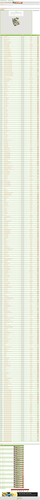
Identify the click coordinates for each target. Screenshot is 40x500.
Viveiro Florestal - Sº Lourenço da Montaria (8, 386)
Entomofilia (5, 199)
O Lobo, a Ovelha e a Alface (6, 283)
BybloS (31, 187)
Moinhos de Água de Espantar (7, 263)
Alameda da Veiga (6, 88)
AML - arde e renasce (6, 94)
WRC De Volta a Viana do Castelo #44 (7, 430)
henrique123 (31, 58)
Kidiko (31, 289)
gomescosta (31, 328)
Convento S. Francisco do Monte (7, 185)
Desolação (5, 190)
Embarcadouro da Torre (6, 197)
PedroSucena (31, 284)
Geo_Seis (31, 151)
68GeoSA (31, 159)
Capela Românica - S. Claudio (7, 166)
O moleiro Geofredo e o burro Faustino (8, 286)
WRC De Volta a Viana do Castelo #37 (7, 423)
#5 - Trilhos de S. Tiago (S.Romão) (7, 52)
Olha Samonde (5, 295)
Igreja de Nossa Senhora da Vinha (7, 229)
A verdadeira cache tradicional (7, 86)
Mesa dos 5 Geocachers (6, 254)
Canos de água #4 (6, 160)
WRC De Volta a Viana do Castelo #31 (7, 418)
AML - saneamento (6, 131)
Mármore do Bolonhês (6, 252)
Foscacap (3, 457)
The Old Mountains (6, 364)
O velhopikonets (31, 186)
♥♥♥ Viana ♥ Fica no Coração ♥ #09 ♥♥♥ (8, 62)
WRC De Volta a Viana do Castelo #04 (7, 392)
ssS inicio (5, 356)
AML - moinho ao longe (6, 122)
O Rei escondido (5, 289)
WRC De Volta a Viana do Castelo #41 (7, 427)
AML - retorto (5, 129)
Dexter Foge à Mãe (6, 191)
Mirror (4, 257)
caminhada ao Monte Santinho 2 (7, 153)
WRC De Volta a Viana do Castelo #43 (7, 429)
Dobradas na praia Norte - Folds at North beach (8, 192)
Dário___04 (31, 291)
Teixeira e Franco (31, 87)
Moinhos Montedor (6, 264)
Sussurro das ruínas (6, 359)
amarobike (31, 256)
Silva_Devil (31, 425)
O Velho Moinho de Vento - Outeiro (7, 292)
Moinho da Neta (5, 261)
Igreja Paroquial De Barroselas (7, 232)
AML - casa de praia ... (6, 99)
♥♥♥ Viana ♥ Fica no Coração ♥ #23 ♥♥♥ (8, 59)
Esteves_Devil (31, 160)
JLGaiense (31, 297)
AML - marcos (5, 118)
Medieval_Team (3, 476)
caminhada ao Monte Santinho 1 (7, 152)
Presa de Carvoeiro (6, 329)
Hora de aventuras (6, 224)
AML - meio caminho (6, 119)
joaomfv (31, 162)
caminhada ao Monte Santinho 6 (7, 157)
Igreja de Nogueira (6, 228)
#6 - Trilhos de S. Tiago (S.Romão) (7, 53)
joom (2, 455)
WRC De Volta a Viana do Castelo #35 (7, 421)
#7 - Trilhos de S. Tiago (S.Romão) (7, 54)
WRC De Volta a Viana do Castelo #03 (7, 391)
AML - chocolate (5, 100)
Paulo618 (31, 251)
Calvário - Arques (5, 151)
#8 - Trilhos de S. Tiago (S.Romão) (7, 55)
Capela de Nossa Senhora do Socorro (7, 162)
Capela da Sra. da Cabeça (6, 161)
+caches (31, 385)
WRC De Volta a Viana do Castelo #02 (7, 390)
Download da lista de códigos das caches (6, 441)
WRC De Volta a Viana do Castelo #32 (7, 419)
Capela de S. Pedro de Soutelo (7, 163)
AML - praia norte (5, 127)
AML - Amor (5, 92)
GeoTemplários (31, 229)
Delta (4, 188)
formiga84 (31, 224)
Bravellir (31, 65)
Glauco (5, 219)
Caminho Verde (5, 159)
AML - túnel (5, 133)
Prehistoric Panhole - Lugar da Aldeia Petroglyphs (9, 326)
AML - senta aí (5, 132)
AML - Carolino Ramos (6, 98)
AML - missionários (6, 121)
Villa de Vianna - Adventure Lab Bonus (7, 383)
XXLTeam (31, 66)
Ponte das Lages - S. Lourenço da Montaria (8, 321)
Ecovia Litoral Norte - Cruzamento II (7, 195)
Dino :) (31, 57)
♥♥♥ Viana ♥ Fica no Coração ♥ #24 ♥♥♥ (8, 60)
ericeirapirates (31, 361)
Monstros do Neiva (6, 265)
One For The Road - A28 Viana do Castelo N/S (8, 297)
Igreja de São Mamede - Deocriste (7, 230)
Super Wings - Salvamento (6, 358)
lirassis (31, 56)
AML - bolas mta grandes (6, 97)
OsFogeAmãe (31, 191)
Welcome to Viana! (6, 388)
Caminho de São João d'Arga (7, 158)
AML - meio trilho (5, 120)
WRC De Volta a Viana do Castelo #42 (7, 428)
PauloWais (31, 387)
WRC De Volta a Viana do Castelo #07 (7, 395)
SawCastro (31, 89)
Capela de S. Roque (6, 164)
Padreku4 (31, 263)
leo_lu (31, 152)
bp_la (31, 423)
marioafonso (31, 161)
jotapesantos (31, 190)
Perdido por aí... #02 (6, 316)
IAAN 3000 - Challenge (6, 226)
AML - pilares (5, 125)
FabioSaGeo (31, 189)
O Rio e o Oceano (6, 290)
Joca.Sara (31, 318)
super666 (31, 185)
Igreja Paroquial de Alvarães (6, 231)
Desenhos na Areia (6, 189)
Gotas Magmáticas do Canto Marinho (7, 220)
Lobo (4, 250)
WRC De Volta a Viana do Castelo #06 (7, 394)
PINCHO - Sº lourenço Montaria (7, 319)
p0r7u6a (31, 61)
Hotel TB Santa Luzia (6, 225)
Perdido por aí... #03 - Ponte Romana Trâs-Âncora (9, 317)
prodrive (9, 2)
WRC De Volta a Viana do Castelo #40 (7, 426)
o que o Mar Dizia (6, 288)
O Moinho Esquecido (6, 285)
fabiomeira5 (31, 285)
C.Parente (31, 158)
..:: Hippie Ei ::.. (5, 58)
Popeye (5, 324)
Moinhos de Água (5, 262)
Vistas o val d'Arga (6, 385)
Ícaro (4, 227)
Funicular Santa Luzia (6, 217)
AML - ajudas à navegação (6, 91)
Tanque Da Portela (6, 360)
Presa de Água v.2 (6, 328)
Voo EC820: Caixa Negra (6, 387)
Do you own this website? (12, 14)
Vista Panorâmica (6, 384)
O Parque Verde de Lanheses (7, 287)
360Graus (31, 188)
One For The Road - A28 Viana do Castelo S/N (8, 298)
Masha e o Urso (5, 253)
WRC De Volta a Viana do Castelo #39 (7, 425)
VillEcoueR (3, 480)
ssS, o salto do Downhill (6, 357)
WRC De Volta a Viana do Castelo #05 (7, 393)
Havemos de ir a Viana (6, 223)
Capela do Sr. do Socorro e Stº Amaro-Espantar (8, 165)
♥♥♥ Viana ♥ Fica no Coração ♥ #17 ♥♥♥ (8, 65)
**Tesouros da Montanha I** (6, 57)
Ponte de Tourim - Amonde (6, 322)
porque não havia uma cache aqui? (7, 325)
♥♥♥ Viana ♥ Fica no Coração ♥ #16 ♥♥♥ (8, 64)
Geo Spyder (5, 218)
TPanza (31, 257)
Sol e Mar (5, 353)
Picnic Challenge (5, 318)
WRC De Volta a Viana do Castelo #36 (7, 422)
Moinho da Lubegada (6, 260)
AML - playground (6, 126)
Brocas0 (31, 198)
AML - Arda (5, 93)
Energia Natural (5, 198)
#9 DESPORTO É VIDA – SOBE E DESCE (8, 56)
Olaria (4, 294)
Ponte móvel (5, 323)
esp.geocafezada (31, 262)
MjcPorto (31, 261)
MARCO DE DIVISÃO (6, 251)
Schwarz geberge (6, 350)
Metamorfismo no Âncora (6, 255)
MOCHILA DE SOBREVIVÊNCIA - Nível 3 (8, 259)
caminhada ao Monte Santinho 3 (7, 154)
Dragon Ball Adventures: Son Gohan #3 (8, 193)
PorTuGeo (31, 232)
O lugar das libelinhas (6, 284)
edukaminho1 (31, 184)
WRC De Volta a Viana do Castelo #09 (7, 397)
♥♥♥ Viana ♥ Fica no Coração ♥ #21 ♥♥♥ (8, 66)
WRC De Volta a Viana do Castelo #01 (7, 389)
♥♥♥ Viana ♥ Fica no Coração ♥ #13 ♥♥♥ (8, 63)
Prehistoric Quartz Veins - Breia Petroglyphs (8, 327)
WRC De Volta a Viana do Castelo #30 (7, 417)
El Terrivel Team (31, 59)
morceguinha (31, 293)
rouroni (31, 52)
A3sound (31, 63)
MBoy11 (31, 359)
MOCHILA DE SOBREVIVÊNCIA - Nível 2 (8, 258)
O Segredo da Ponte (6, 291)
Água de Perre (5, 87)
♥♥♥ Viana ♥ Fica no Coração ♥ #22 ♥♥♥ (8, 67)
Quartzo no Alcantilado (6, 331)
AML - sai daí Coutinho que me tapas (7, 130)
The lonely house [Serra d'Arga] (7, 363)
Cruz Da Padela (5, 186)
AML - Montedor (5, 123)
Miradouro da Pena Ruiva (6, 256)
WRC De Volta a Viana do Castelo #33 (7, 420)
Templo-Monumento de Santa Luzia (7, 361)
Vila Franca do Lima (6, 382)
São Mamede (5, 349)
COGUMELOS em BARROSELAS (7, 184)
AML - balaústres (5, 95)
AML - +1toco (5, 89)
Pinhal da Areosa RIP (6, 320)
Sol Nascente (5, 354)
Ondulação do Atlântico (6, 296)
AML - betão (5, 96)
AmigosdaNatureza (31, 165)
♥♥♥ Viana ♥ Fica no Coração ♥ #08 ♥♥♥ (8, 61)
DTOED (3, 474)
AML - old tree (5, 124)
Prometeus (5, 330)
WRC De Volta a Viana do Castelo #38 (7, 424)
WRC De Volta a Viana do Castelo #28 (7, 415)
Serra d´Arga (5, 352)
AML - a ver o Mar (6, 90)
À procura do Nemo (6, 85)
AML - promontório (6, 128)
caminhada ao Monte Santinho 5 (7, 156)
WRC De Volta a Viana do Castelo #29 (7, 416)
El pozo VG (5, 196)
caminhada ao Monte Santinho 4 (7, 155)
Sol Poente (5, 355)
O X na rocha (5, 293)
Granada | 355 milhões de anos (7, 221)
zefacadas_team (31, 223)
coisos (31, 363)
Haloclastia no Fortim (6, 222)
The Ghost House (6, 362)
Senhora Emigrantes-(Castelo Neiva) (7, 351)
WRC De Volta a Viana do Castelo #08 (7, 396)
